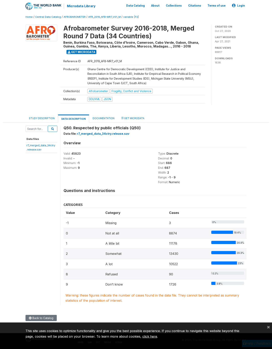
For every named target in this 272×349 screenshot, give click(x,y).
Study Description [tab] (42, 118)
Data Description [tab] (73, 118)
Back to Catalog (42, 318)
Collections (174, 5)
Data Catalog (135, 5)
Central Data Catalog (48, 16)
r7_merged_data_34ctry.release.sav (103, 133)
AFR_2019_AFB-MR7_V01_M (104, 16)
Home (29, 16)
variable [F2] (131, 16)
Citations (194, 5)
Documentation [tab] (103, 118)
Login (241, 5)
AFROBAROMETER (75, 16)
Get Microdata (82, 52)
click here (149, 336)
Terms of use (216, 5)
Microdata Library (81, 6)
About (155, 5)
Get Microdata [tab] (134, 118)
